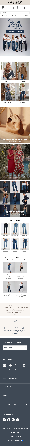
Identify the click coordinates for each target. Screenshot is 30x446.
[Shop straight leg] (15, 229)
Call (16, 370)
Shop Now (17, 3)
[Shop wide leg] (24, 229)
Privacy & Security (15, 436)
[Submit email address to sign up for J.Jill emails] (25, 347)
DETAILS (12, 3)
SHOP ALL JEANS (19, 214)
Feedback (24, 370)
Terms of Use (15, 432)
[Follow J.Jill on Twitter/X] (17, 419)
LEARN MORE (9, 214)
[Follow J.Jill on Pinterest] (13, 419)
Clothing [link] (13, 15)
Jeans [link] (19, 15)
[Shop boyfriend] (5, 244)
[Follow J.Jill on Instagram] (8, 419)
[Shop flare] (15, 244)
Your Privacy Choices (13, 441)
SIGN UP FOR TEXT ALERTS (13, 354)
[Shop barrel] (24, 244)
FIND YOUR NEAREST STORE (15, 312)
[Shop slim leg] (5, 229)
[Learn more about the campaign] (15, 199)
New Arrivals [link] (5, 15)
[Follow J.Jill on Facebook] (4, 419)
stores (8, 8)
